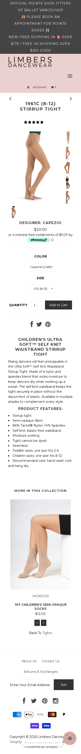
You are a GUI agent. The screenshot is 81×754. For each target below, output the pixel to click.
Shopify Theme (22, 742)
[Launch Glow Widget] (69, 738)
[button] (34, 122)
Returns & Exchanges (41, 672)
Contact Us (50, 661)
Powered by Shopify (41, 747)
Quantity (18, 305)
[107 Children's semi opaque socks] (40, 588)
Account (40, 87)
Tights (47, 633)
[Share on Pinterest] (48, 325)
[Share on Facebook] (31, 325)
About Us (29, 661)
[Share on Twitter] (39, 325)
